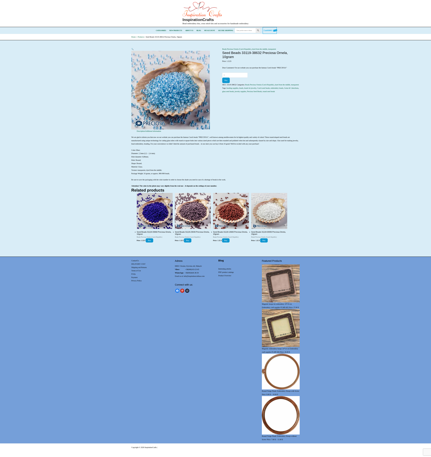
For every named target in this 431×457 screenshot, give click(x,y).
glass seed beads (228, 91)
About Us (189, 30)
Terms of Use (136, 271)
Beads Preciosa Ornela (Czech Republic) (236, 49)
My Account (209, 30)
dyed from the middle (259, 49)
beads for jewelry (250, 88)
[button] (132, 49)
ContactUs (135, 261)
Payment (134, 277)
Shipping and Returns (139, 267)
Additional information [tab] (153, 131)
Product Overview (224, 276)
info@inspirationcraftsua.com (194, 276)
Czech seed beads (263, 88)
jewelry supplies (240, 91)
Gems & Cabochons (291, 88)
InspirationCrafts (198, 19)
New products (175, 30)
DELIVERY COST (138, 264)
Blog (199, 30)
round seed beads (269, 91)
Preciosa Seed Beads (254, 91)
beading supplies (232, 88)
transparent (272, 49)
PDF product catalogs (226, 272)
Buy (226, 80)
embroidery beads (277, 88)
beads (241, 88)
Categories (161, 30)
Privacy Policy (136, 281)
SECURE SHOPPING (225, 30)
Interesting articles (224, 269)
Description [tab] (141, 131)
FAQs (133, 274)
